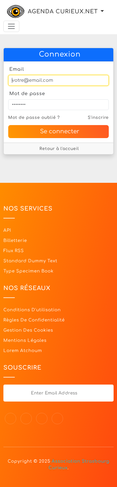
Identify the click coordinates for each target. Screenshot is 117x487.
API (7, 230)
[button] (102, 11)
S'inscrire (98, 117)
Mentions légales (25, 340)
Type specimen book (28, 271)
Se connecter (59, 131)
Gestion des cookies (28, 330)
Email (16, 69)
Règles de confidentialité (34, 320)
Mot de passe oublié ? (34, 117)
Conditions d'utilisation (32, 310)
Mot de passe (27, 93)
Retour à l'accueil (59, 149)
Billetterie (15, 240)
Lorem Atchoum (22, 350)
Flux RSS (13, 250)
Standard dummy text (30, 261)
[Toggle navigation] (11, 26)
